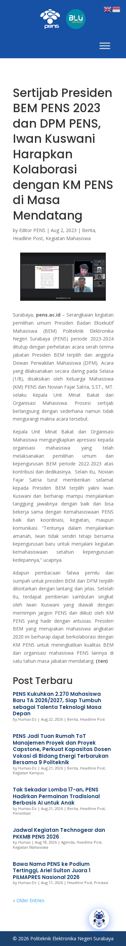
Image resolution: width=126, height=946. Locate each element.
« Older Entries (28, 900)
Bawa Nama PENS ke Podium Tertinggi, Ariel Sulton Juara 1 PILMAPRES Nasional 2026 (51, 870)
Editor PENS (32, 230)
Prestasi (101, 882)
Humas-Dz (27, 719)
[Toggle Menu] (104, 45)
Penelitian (22, 813)
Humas (24, 842)
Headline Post (28, 238)
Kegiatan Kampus (28, 772)
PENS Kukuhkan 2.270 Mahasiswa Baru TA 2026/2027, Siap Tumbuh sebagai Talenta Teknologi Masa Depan (57, 703)
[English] (107, 9)
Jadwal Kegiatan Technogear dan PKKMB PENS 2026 (59, 833)
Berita (88, 230)
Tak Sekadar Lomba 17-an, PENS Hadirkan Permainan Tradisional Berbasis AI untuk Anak (56, 796)
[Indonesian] (116, 9)
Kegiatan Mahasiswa (68, 238)
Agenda (68, 842)
